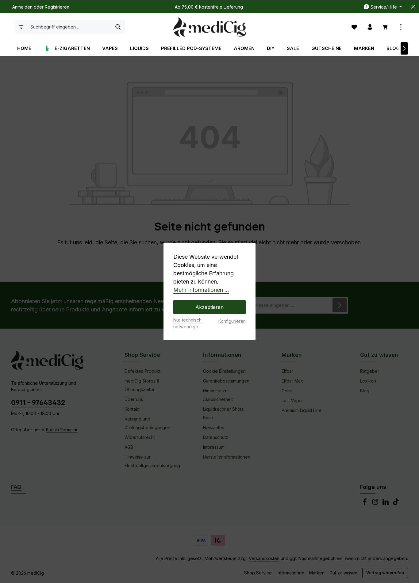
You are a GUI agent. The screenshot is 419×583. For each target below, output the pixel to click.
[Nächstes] (404, 48)
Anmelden (22, 7)
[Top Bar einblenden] (401, 27)
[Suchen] (118, 27)
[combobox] (69, 27)
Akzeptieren (209, 307)
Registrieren (57, 7)
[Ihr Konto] (370, 27)
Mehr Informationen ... (201, 290)
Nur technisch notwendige (187, 323)
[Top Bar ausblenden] (413, 6)
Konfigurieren (232, 321)
